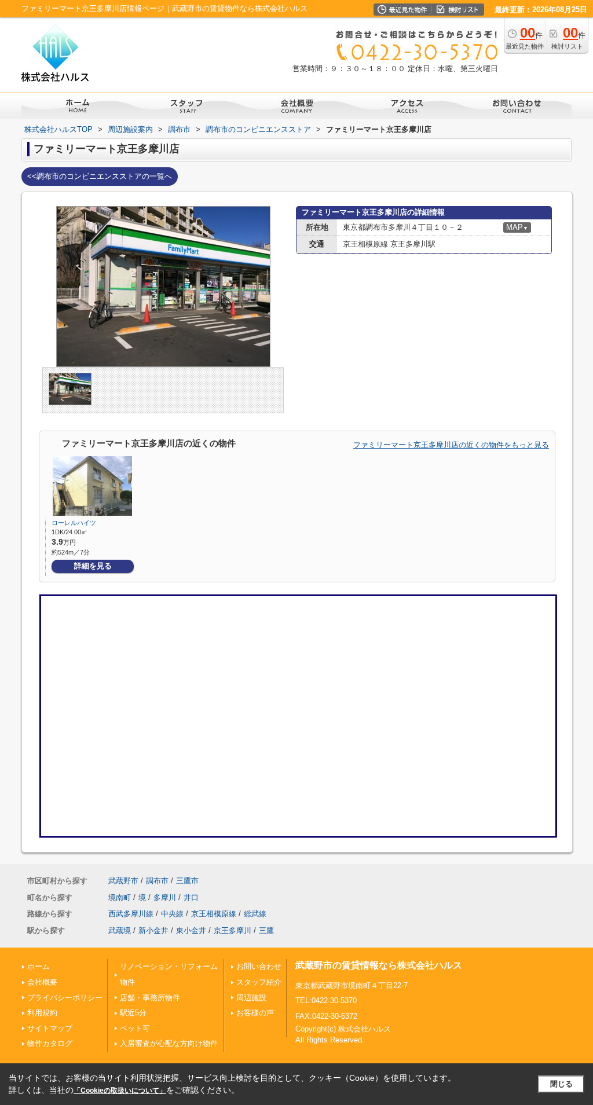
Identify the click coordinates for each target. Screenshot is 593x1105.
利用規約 (42, 1012)
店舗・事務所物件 (150, 997)
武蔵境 (119, 930)
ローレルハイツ (74, 522)
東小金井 (191, 930)
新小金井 (153, 930)
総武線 (255, 913)
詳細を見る (93, 565)
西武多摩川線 (130, 913)
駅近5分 (133, 1012)
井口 (191, 897)
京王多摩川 (232, 930)
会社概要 (42, 982)
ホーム (38, 966)
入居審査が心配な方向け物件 (169, 1043)
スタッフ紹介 (258, 982)
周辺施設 (251, 997)
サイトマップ (49, 1028)
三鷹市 (187, 880)
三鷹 (266, 930)
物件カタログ (49, 1043)
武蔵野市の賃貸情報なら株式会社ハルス (378, 965)
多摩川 (164, 897)
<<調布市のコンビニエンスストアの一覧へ (99, 176)
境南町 (119, 897)
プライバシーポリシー (65, 997)
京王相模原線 (213, 913)
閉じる (561, 1084)
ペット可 (135, 1028)
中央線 (172, 913)
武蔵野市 (123, 880)
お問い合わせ (258, 966)
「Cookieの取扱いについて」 (120, 1090)
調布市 (157, 880)
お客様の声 (255, 1012)
